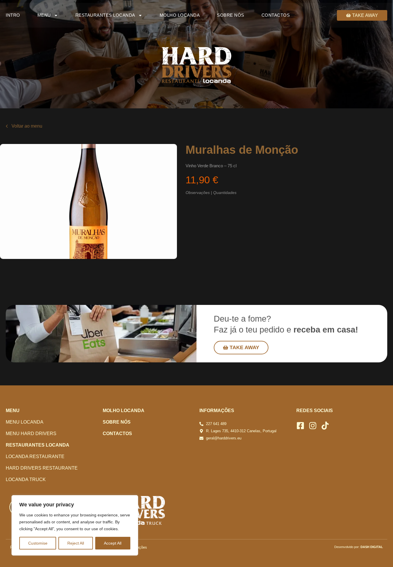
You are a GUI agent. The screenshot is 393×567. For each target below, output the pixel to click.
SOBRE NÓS (230, 15)
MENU (44, 15)
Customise (37, 543)
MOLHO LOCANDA (180, 15)
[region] (75, 525)
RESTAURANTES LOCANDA (105, 15)
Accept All (112, 543)
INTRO (13, 15)
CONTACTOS (276, 15)
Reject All (75, 543)
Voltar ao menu (27, 126)
